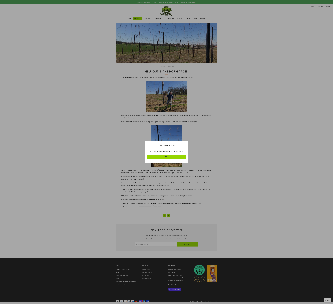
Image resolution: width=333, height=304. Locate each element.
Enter (166, 157)
